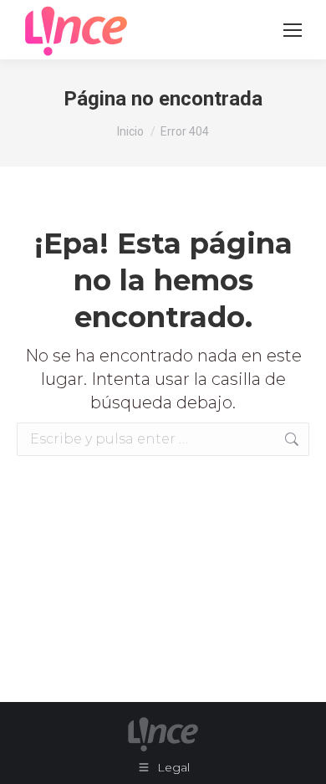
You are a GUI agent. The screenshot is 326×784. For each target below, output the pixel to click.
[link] (292, 30)
